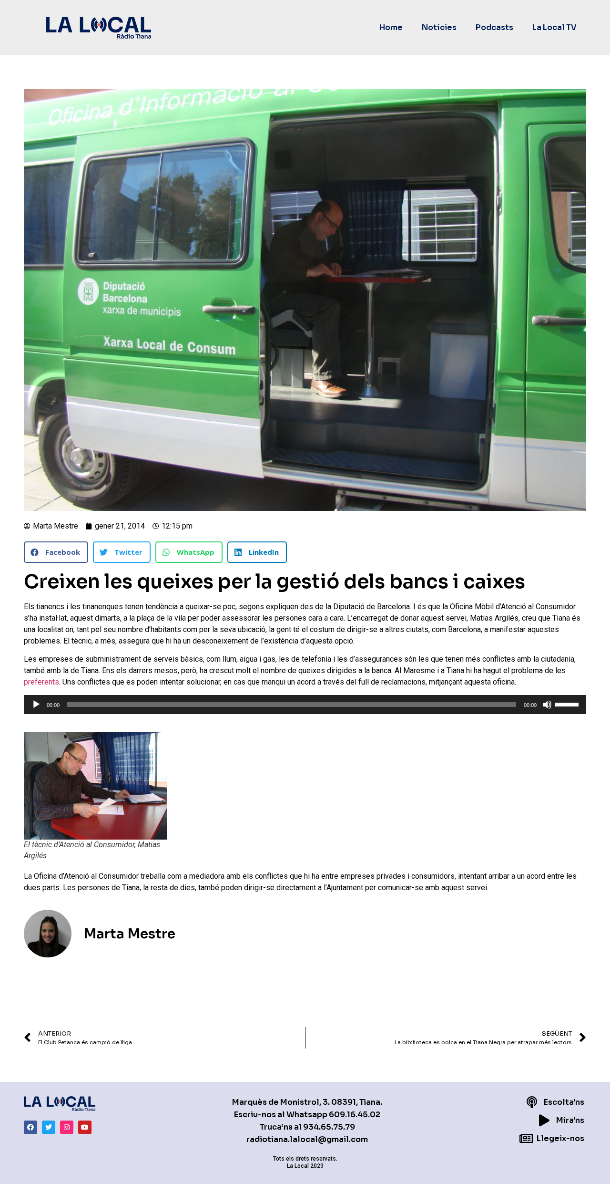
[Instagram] (66, 1127)
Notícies (439, 27)
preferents (41, 681)
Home (391, 27)
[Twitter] (48, 1127)
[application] (305, 704)
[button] (56, 552)
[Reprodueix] (36, 704)
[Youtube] (85, 1127)
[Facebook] (30, 1127)
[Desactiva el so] (547, 704)
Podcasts (494, 27)
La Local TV (554, 27)
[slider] (568, 703)
